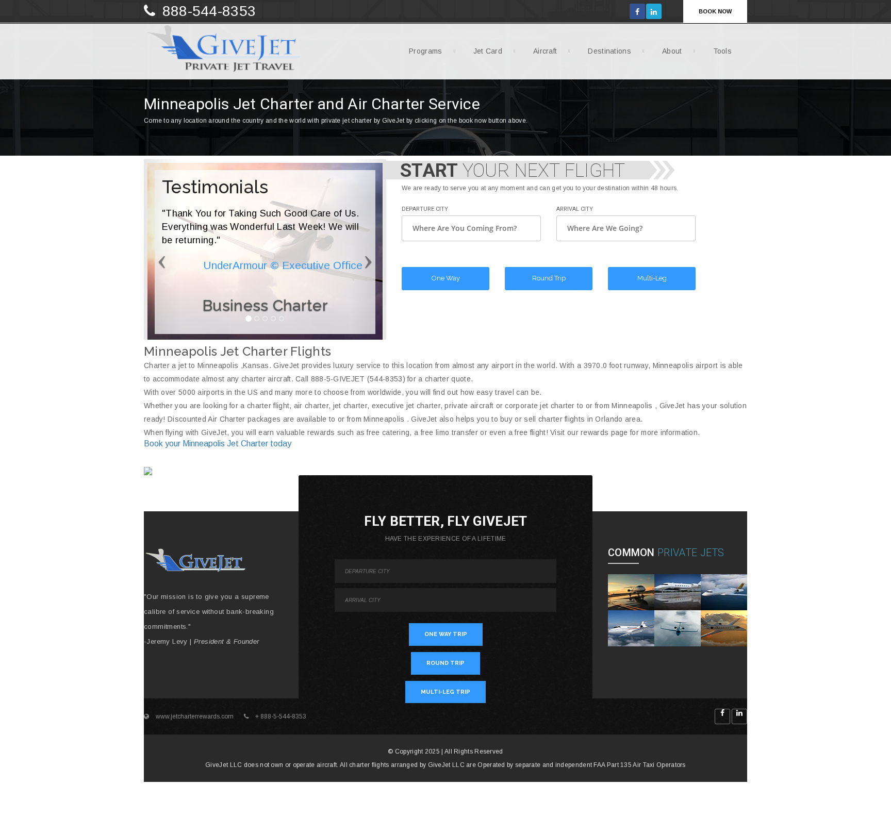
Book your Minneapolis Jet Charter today (217, 443)
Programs (425, 51)
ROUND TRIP (445, 663)
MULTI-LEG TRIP (445, 692)
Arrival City (574, 209)
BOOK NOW (715, 11)
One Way (446, 278)
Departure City (425, 209)
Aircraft (545, 51)
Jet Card (487, 51)
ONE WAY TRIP (445, 634)
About (672, 51)
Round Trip (549, 278)
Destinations (609, 51)
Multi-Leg (652, 278)
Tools (722, 51)
